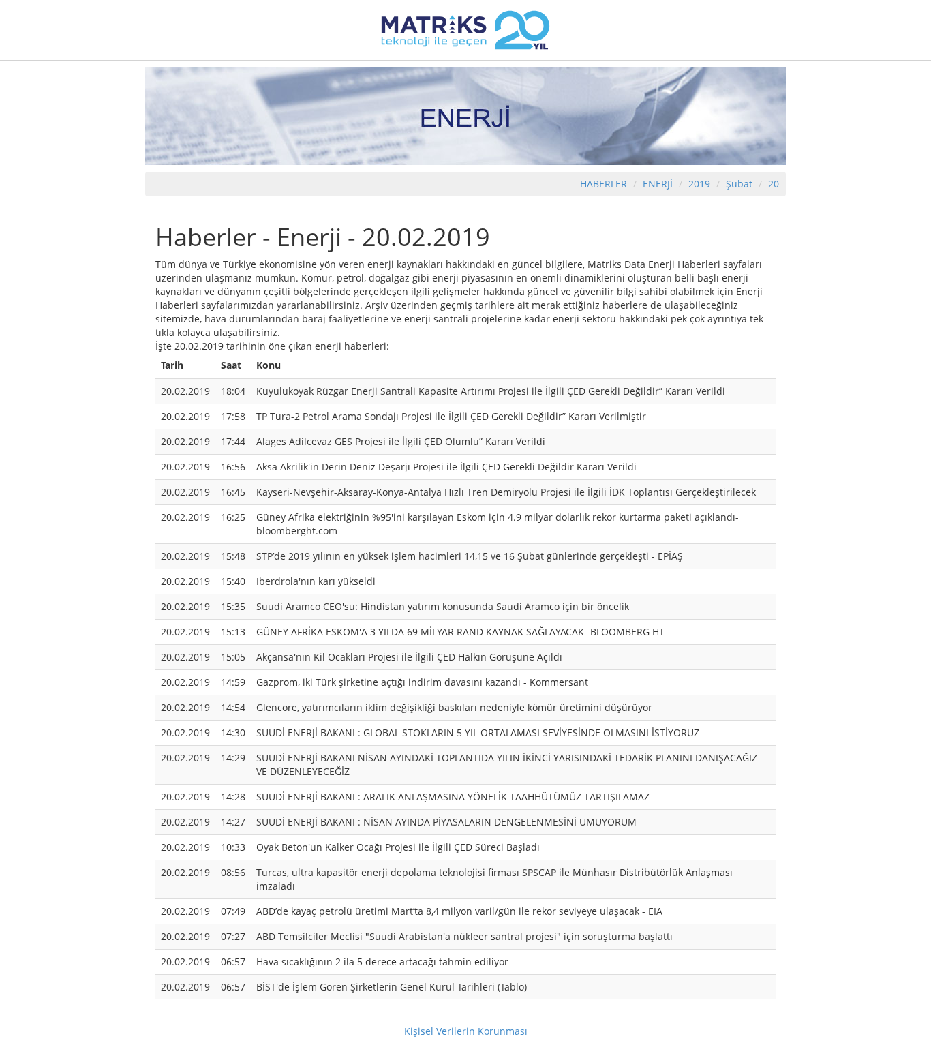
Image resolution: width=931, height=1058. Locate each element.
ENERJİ (658, 183)
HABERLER (603, 183)
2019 (700, 183)
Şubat (739, 183)
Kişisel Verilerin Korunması (466, 1031)
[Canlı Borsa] (465, 28)
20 (773, 183)
